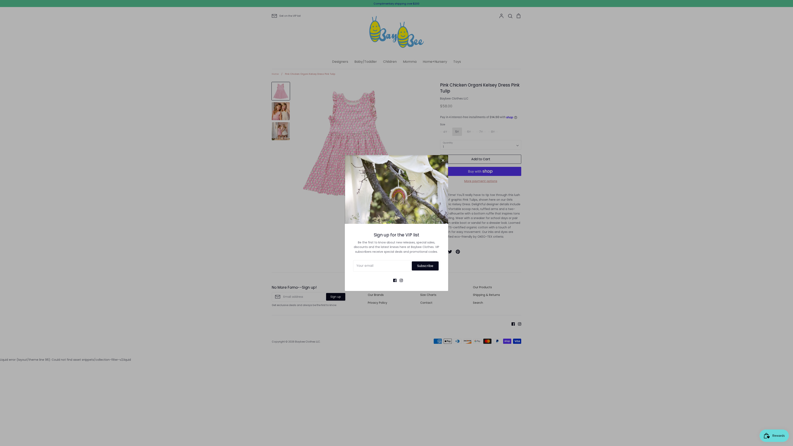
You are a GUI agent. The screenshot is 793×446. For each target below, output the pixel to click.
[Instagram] (399, 280)
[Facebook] (393, 280)
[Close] (443, 160)
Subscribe (425, 265)
